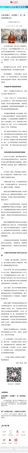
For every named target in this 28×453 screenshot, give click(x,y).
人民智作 (15, 443)
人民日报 (4, 435)
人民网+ (17, 435)
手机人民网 (23, 435)
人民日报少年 (10, 435)
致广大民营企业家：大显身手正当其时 (13, 411)
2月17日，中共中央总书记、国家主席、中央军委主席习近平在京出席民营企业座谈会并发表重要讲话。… (13, 415)
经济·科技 (7, 10)
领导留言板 (4, 443)
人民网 (1, 10)
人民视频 (9, 443)
